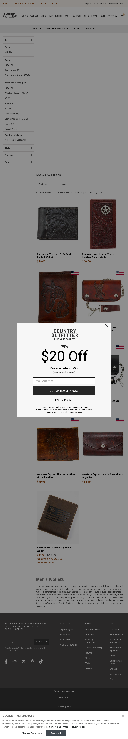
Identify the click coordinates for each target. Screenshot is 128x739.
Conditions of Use (58, 726)
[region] (64, 725)
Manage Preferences (32, 733)
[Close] (123, 715)
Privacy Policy (78, 726)
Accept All (56, 733)
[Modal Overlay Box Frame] (64, 370)
